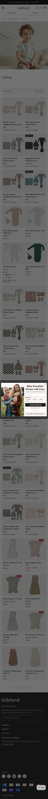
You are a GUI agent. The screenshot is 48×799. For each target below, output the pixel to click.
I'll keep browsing (35, 410)
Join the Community (35, 405)
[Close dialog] (45, 384)
